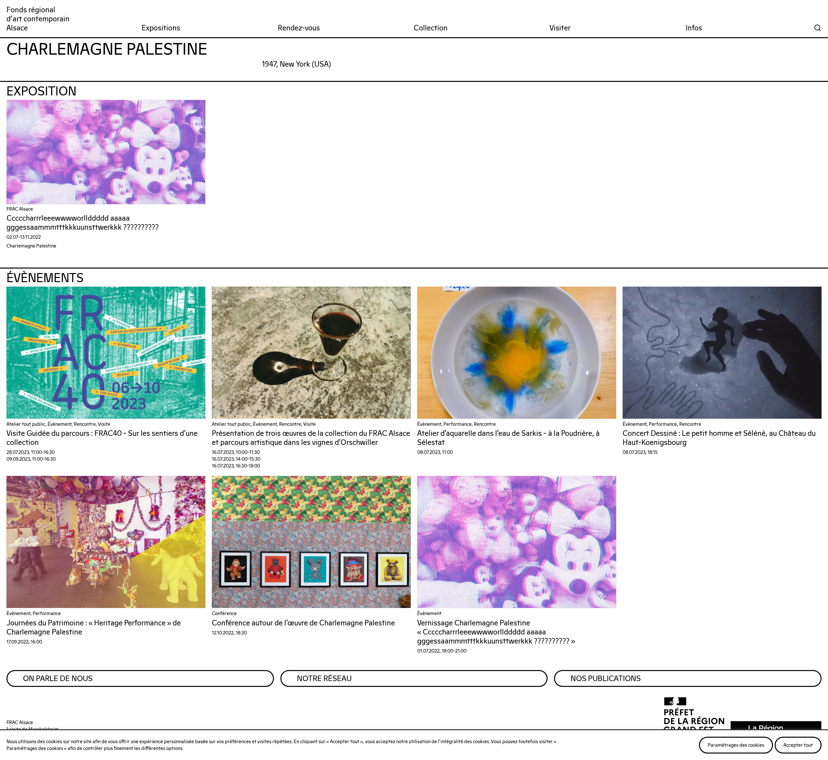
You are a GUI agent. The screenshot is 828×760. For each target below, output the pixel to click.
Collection (431, 28)
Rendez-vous (299, 28)
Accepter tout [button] (798, 745)
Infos (694, 28)
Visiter (560, 28)
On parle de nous (58, 678)
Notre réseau (324, 678)
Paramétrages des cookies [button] (736, 745)
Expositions (161, 28)
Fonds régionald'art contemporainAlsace (38, 19)
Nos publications (606, 678)
